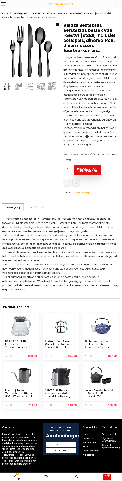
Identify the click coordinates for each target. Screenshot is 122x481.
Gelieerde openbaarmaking (111, 446)
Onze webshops (91, 450)
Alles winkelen (90, 442)
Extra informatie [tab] (36, 207)
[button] (57, 24)
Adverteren (89, 454)
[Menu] (3, 4)
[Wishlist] (46, 477)
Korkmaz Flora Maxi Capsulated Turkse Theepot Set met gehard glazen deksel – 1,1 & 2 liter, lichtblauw (60, 347)
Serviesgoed (20, 13)
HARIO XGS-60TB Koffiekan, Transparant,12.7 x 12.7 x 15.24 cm (19, 345)
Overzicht (88, 438)
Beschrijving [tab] (13, 207)
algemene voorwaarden (109, 439)
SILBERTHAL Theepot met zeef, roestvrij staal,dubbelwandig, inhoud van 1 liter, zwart (59, 394)
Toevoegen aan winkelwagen (87, 170)
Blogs (85, 446)
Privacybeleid (109, 434)
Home (5, 13)
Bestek (36, 13)
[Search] (117, 4)
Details (108, 154)
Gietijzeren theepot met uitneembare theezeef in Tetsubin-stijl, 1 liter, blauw (98, 345)
